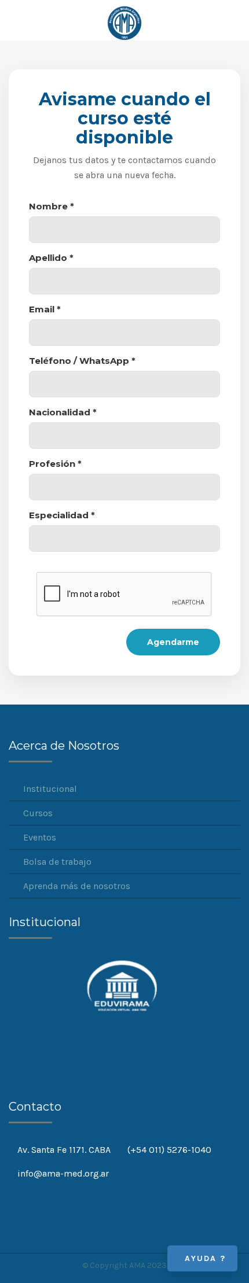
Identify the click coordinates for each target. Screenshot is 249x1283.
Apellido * (51, 257)
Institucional (50, 788)
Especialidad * (62, 515)
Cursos (38, 813)
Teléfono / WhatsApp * (82, 360)
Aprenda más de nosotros (76, 885)
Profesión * (55, 463)
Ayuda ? (205, 1258)
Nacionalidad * (63, 412)
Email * (45, 309)
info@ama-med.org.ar (63, 1173)
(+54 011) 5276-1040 (169, 1149)
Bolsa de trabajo (57, 861)
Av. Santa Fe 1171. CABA (64, 1149)
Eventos (39, 837)
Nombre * (51, 206)
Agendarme (173, 642)
